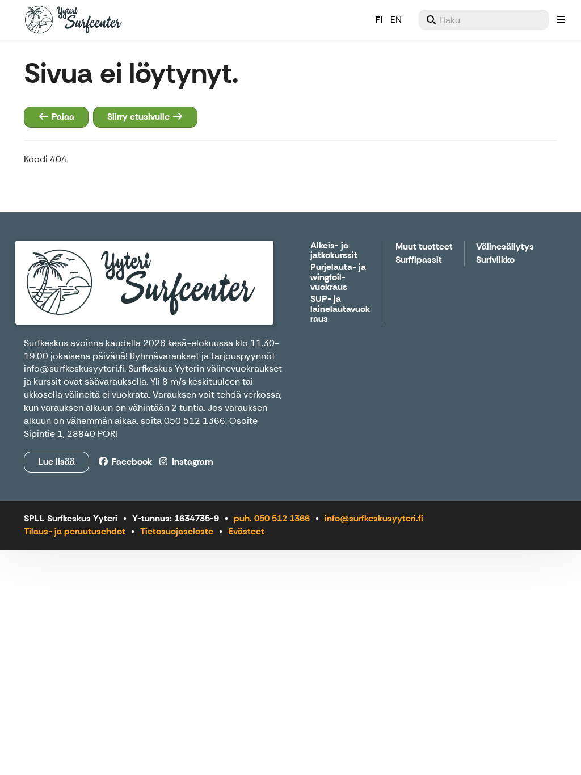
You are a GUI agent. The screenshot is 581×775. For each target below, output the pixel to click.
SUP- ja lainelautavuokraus (340, 309)
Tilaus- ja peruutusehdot (74, 531)
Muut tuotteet (424, 247)
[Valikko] (561, 20)
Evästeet (246, 531)
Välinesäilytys (505, 247)
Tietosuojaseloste (176, 531)
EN (396, 20)
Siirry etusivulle (139, 117)
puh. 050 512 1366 (272, 518)
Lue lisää (56, 461)
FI (378, 20)
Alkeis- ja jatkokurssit (333, 251)
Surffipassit (418, 260)
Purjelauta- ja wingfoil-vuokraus (338, 277)
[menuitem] (484, 20)
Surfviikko (495, 260)
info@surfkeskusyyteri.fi (74, 368)
